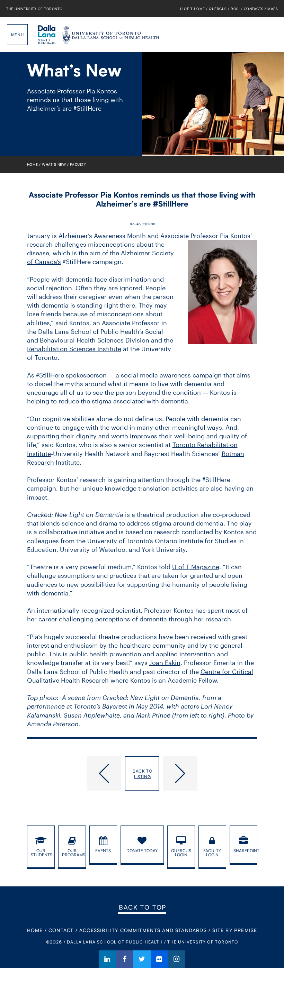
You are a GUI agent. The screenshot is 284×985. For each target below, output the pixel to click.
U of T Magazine (195, 567)
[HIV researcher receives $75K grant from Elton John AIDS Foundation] (210, 773)
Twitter (142, 959)
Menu (17, 34)
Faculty (78, 164)
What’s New (54, 164)
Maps (272, 9)
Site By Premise (234, 930)
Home (32, 164)
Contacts (254, 9)
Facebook (124, 959)
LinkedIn (107, 959)
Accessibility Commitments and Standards (143, 930)
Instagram (176, 959)
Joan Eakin (164, 662)
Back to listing (142, 773)
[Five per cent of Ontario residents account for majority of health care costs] (74, 773)
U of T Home (192, 9)
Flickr (159, 959)
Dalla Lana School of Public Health (46, 34)
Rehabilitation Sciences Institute (74, 349)
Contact (60, 930)
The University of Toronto (34, 9)
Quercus (218, 9)
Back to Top (142, 907)
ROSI (235, 9)
